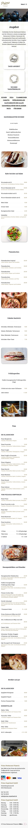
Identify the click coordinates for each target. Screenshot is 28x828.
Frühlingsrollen (18, 100)
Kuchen (4, 97)
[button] (24, 4)
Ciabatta (6, 100)
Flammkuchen (21, 97)
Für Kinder (17, 108)
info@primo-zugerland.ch (9, 796)
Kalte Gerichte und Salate (14, 103)
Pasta (9, 108)
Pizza (11, 97)
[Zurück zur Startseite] (5, 4)
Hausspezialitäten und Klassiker (14, 106)
